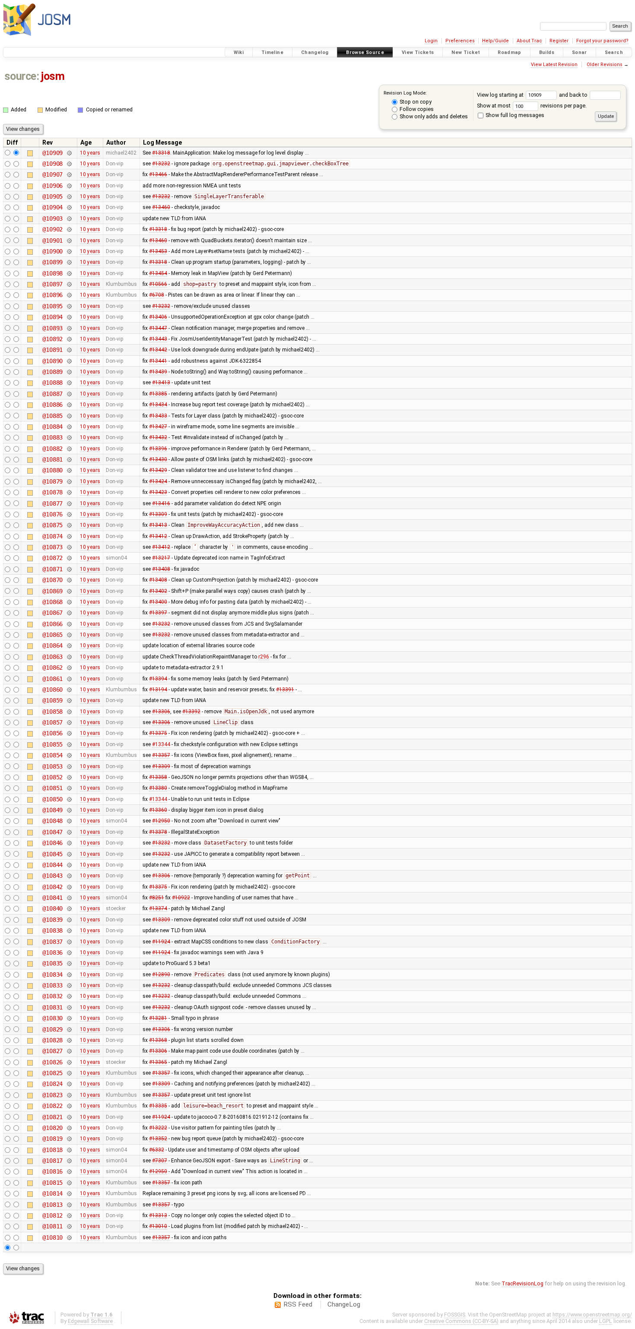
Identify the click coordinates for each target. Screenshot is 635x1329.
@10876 (52, 514)
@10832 (52, 996)
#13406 (158, 317)
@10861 (52, 678)
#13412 (158, 536)
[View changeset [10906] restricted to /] (69, 185)
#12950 (161, 821)
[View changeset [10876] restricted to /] (69, 514)
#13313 (158, 1215)
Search (614, 52)
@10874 (52, 536)
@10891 (52, 349)
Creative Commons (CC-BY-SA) (461, 1321)
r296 (263, 657)
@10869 (52, 591)
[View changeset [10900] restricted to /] (69, 251)
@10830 (52, 1018)
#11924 (161, 942)
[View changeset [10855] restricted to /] (69, 744)
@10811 (52, 1226)
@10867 (52, 612)
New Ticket (465, 52)
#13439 (158, 372)
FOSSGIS (454, 1314)
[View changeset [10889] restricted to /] (69, 371)
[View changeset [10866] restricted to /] (69, 623)
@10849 (52, 810)
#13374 (158, 908)
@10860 (52, 689)
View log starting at (501, 95)
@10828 (52, 1040)
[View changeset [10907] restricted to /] (69, 174)
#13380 (158, 788)
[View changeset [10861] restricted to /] (69, 678)
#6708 (156, 295)
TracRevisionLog (522, 1283)
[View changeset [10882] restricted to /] (69, 448)
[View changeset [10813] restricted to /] (69, 1204)
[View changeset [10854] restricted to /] (69, 755)
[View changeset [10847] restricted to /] (69, 832)
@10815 (52, 1182)
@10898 (52, 273)
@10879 (52, 481)
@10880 (52, 470)
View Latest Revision (554, 64)
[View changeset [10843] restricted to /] (69, 875)
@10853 (52, 766)
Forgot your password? (602, 41)
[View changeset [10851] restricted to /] (69, 788)
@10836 (52, 952)
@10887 (52, 393)
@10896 (52, 294)
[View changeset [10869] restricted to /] (69, 591)
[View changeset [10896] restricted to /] (69, 294)
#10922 (181, 898)
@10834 (52, 974)
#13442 (158, 350)
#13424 (158, 481)
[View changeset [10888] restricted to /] (69, 382)
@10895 (52, 306)
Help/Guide (495, 41)
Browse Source (365, 52)
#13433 (158, 416)
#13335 (158, 1106)
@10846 (52, 842)
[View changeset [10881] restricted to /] (69, 459)
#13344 (161, 744)
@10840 (52, 908)
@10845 (52, 854)
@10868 (52, 601)
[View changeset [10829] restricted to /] (69, 1029)
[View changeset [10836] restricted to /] (69, 952)
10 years (90, 153)
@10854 (52, 755)
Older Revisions (604, 64)
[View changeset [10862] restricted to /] (69, 667)
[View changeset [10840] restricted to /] (69, 908)
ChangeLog (343, 1304)
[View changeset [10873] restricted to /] (69, 547)
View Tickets (418, 52)
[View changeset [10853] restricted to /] (69, 766)
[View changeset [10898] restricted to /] (69, 273)
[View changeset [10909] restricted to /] (69, 152)
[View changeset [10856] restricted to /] (69, 733)
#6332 (156, 1150)
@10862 (52, 667)
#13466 (158, 174)
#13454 (158, 273)
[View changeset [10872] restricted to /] (69, 557)
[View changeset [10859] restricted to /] (69, 700)
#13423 (158, 492)
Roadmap (509, 52)
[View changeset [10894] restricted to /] (69, 316)
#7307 (159, 1161)
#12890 (161, 974)
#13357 (161, 755)
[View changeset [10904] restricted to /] (69, 207)
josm (52, 76)
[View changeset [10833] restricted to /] (69, 985)
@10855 (52, 744)
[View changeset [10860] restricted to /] (69, 689)
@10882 (52, 448)
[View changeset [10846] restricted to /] (69, 842)
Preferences (460, 41)
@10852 (52, 777)
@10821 (52, 1117)
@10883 (52, 437)
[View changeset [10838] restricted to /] (69, 930)
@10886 (52, 404)
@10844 (52, 864)
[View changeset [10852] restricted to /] (69, 777)
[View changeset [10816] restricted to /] (69, 1171)
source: (21, 76)
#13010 (158, 1226)
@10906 (52, 185)
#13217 (161, 558)
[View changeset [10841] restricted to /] (69, 897)
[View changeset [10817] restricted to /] (69, 1160)
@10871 (52, 569)
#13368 (158, 1040)
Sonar (579, 52)
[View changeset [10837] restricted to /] (69, 941)
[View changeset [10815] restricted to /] (69, 1182)
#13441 (158, 361)
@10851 (52, 788)
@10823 (52, 1095)
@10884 (52, 426)
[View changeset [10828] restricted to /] (69, 1040)
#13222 (158, 1128)
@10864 (52, 645)
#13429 (158, 470)
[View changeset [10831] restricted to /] (69, 1007)
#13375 (158, 733)
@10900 (52, 251)
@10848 (52, 820)
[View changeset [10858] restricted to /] (69, 711)
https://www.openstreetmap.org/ (592, 1314)
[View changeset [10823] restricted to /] (69, 1095)
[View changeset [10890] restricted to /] (69, 361)
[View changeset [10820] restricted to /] (69, 1127)
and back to (574, 95)
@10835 (52, 963)
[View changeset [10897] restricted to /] (69, 284)
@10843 (52, 875)
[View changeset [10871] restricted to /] (69, 569)
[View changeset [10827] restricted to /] (69, 1050)
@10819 (52, 1138)
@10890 (52, 361)
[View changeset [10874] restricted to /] (69, 536)
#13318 (161, 153)
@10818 (52, 1149)
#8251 (156, 898)
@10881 (52, 459)
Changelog (314, 52)
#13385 (158, 394)
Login (431, 41)
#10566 (158, 284)
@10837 (52, 941)
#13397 (158, 613)
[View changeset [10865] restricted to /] (69, 634)
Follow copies (416, 109)
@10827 (52, 1050)
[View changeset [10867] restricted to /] (69, 612)
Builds (546, 52)
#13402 (158, 591)
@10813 (52, 1204)
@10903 (52, 218)
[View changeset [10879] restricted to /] (69, 481)
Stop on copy (415, 101)
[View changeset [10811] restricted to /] (69, 1226)
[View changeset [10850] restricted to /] (69, 799)
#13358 (158, 777)
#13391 (285, 690)
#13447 (158, 328)
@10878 (52, 492)
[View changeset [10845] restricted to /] (69, 854)
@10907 (52, 174)
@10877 (52, 503)
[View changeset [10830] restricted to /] (69, 1018)
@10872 (52, 557)
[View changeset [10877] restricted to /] (69, 503)
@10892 (52, 338)
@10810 (52, 1237)
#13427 (158, 427)
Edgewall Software (90, 1321)
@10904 (52, 207)
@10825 (52, 1073)
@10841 (52, 897)
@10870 (52, 579)
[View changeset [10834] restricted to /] (69, 974)
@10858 (52, 711)
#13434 (158, 405)
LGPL (605, 1321)
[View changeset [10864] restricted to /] (69, 645)
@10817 (52, 1160)
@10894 (52, 316)
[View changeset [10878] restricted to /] (69, 492)
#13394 (158, 679)
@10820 (52, 1127)
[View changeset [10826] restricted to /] (69, 1062)
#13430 (158, 459)
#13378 (158, 832)
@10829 (52, 1029)
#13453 (158, 251)
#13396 (158, 449)
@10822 (52, 1105)
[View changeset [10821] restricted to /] (69, 1117)
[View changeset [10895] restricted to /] (69, 306)
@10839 (52, 919)
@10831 (52, 1007)
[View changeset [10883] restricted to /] (69, 437)
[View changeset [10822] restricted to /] (69, 1105)
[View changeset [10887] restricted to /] (69, 393)
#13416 (161, 503)
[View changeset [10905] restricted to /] (69, 196)
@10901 (52, 240)
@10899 (52, 262)
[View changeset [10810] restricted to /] (69, 1237)
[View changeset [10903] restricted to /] (69, 218)
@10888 (52, 382)
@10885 (52, 415)
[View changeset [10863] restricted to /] (69, 656)
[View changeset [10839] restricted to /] (69, 919)
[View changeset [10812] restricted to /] (69, 1215)
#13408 (161, 569)
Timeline (272, 52)
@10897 (52, 284)
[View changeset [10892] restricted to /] (69, 338)
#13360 (158, 810)
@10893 (52, 328)
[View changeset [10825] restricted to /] (69, 1073)
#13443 (158, 339)
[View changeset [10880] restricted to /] (69, 470)
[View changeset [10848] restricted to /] (69, 820)
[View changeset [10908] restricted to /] (69, 163)
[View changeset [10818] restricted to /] (69, 1149)
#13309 (158, 514)
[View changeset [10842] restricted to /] (69, 886)
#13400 (158, 602)
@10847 (52, 832)
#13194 (158, 690)
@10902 (52, 229)
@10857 (52, 722)
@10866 (52, 623)
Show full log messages (514, 115)
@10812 (52, 1215)
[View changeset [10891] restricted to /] (69, 349)
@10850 (52, 799)
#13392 (191, 712)
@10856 (52, 733)
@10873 (52, 547)
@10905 (52, 196)
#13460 (161, 207)
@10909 (52, 152)
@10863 (52, 656)
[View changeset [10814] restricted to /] (69, 1193)
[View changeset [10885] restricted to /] (69, 415)
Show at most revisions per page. (532, 105)
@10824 (52, 1083)
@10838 (52, 930)
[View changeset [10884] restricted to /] (69, 426)
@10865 (52, 634)
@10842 (52, 886)
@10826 (52, 1062)
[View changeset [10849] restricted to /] (69, 810)
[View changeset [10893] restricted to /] (69, 328)
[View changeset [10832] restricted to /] (69, 996)
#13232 (161, 164)
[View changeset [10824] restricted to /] (69, 1083)
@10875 (52, 525)
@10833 (52, 985)
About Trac (529, 41)
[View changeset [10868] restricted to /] (69, 601)
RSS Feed (297, 1304)
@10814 (52, 1193)
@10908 (52, 163)
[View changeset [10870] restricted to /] (69, 579)
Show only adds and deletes (433, 116)
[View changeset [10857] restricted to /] (69, 722)
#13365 (158, 1062)
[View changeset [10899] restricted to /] (69, 262)
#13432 (158, 437)
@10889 (52, 371)
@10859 (52, 700)
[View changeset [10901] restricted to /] (69, 240)
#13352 (158, 1139)
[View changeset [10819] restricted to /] (69, 1138)
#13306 (161, 712)
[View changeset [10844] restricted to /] (69, 864)
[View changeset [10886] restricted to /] (69, 404)
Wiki (239, 52)
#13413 (161, 383)
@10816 (52, 1171)
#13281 (158, 1018)
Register (558, 41)
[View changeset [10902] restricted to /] (69, 229)
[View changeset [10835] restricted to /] (69, 963)
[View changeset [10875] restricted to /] (69, 525)
